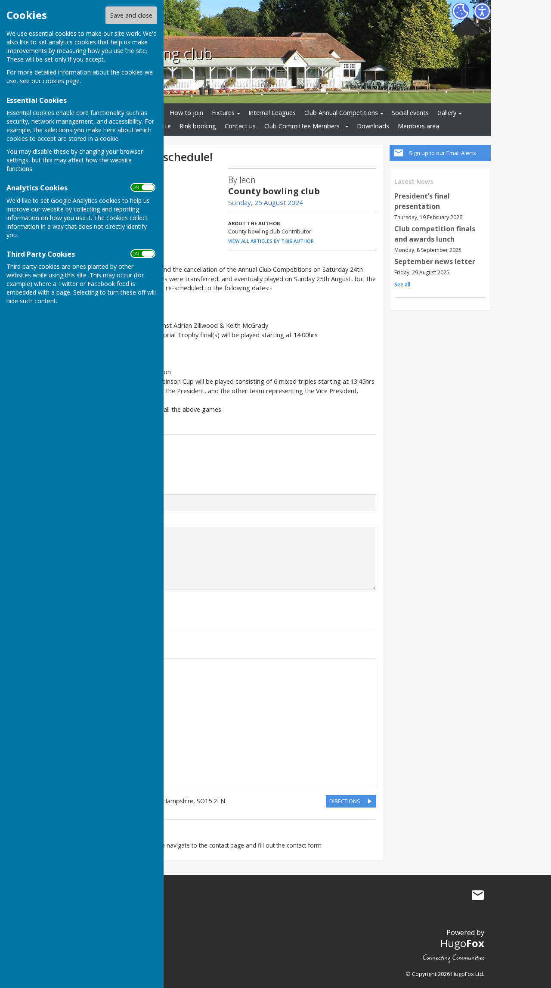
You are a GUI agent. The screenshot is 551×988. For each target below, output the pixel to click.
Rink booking (198, 126)
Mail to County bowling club (477, 895)
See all (402, 284)
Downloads (373, 126)
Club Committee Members (302, 126)
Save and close (131, 15)
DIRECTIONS (344, 801)
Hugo (462, 943)
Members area (418, 126)
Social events (410, 113)
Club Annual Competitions (341, 113)
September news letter (434, 261)
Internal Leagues (272, 113)
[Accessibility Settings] (482, 11)
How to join (186, 113)
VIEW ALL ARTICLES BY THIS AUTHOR (271, 241)
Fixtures (223, 113)
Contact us (240, 126)
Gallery (446, 113)
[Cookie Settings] (460, 11)
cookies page (61, 81)
